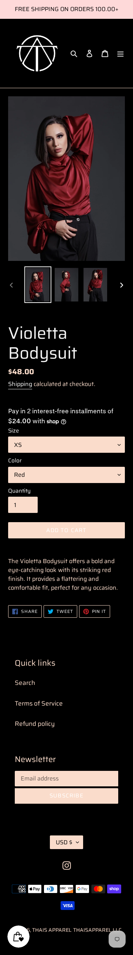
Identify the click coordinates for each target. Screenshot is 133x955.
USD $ (64, 842)
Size (13, 431)
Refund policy (35, 723)
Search (25, 682)
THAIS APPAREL (52, 930)
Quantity (19, 491)
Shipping (20, 384)
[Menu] (120, 53)
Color (15, 460)
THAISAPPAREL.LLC (97, 930)
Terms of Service (39, 703)
